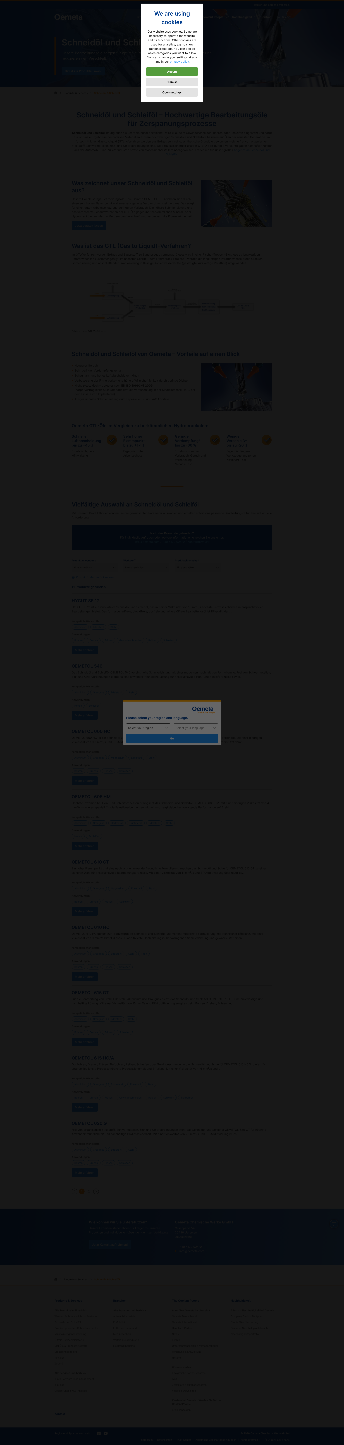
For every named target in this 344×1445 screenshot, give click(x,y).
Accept (172, 71)
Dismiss (172, 82)
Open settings (172, 92)
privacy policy (179, 61)
